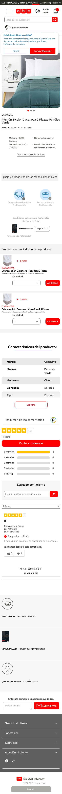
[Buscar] (55, 19)
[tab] (28, 111)
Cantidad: (17, 276)
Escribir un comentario (31, 443)
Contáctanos (20, 681)
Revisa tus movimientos (23, 649)
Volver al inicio (31, 573)
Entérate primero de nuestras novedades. (31, 698)
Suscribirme (49, 705)
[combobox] (42, 229)
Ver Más (31, 405)
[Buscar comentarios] (54, 494)
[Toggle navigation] (9, 11)
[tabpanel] (30, 78)
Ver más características (31, 154)
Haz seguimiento (18, 616)
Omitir (16, 50)
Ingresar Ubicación (42, 50)
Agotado (31, 789)
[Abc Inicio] (23, 11)
